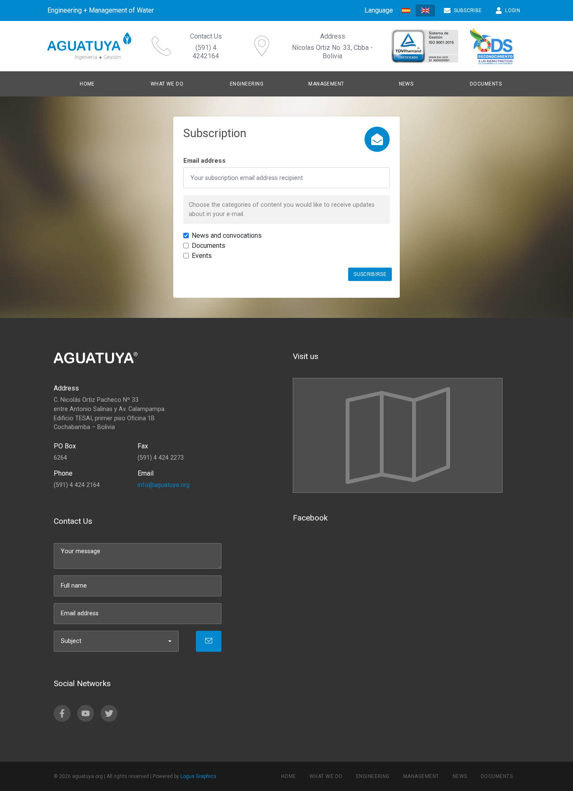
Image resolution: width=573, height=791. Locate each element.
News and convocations (227, 235)
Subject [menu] (71, 641)
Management (421, 776)
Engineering (373, 776)
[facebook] (62, 713)
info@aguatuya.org (164, 485)
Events (202, 256)
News (460, 776)
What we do (167, 84)
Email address (204, 160)
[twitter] (109, 713)
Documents (486, 84)
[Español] (406, 10)
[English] (425, 10)
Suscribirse (370, 274)
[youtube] (85, 713)
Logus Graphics (198, 776)
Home (87, 84)
